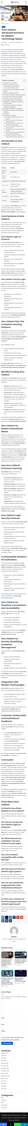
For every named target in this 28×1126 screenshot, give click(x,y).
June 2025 (3, 1083)
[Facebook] (3, 917)
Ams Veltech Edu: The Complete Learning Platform (13, 90)
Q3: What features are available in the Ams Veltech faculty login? (14, 124)
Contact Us (10, 1117)
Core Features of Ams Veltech (10, 84)
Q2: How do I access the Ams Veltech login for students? (14, 121)
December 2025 (5, 1068)
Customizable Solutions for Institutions (13, 100)
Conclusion (6, 113)
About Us (4, 1117)
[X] (6, 917)
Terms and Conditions (14, 1120)
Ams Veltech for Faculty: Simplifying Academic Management (13, 106)
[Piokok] (14, 2)
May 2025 (3, 1086)
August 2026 (4, 1053)
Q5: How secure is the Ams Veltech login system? (15, 130)
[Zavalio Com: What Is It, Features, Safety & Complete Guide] (21, 955)
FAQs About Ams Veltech (10, 115)
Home (4, 23)
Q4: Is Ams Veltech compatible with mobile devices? (14, 127)
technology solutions (7, 598)
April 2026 (3, 1060)
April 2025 (3, 1088)
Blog (8, 23)
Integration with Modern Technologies (13, 108)
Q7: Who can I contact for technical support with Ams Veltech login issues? (15, 136)
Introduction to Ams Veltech (10, 83)
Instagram (3, 1100)
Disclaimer (23, 1117)
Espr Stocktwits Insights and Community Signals (20, 979)
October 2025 (4, 1073)
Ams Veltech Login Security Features (12, 98)
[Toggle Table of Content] (23, 80)
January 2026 (4, 1065)
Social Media (4, 1105)
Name (3, 1017)
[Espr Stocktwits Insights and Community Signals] (21, 973)
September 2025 (5, 1076)
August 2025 (4, 1078)
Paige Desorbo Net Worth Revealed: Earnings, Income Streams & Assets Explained (6, 962)
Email (3, 1024)
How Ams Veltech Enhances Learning (12, 96)
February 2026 (4, 1063)
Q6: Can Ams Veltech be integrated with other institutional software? (15, 133)
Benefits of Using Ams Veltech (10, 93)
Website (3, 1031)
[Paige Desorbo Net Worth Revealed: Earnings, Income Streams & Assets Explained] (7, 955)
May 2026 (3, 1058)
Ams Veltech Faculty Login (12, 87)
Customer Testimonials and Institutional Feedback (13, 111)
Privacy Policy (17, 1117)
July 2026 (3, 1055)
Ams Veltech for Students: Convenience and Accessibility (13, 102)
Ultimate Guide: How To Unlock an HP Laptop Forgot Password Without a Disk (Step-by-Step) (7, 981)
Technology (4, 1107)
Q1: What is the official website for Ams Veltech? (14, 118)
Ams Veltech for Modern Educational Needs (14, 94)
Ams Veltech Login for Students (12, 86)
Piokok (24, 1115)
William (5, 42)
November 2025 (5, 1070)
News (2, 1102)
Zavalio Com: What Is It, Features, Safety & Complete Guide (21, 961)
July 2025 (3, 1081)
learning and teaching (15, 461)
